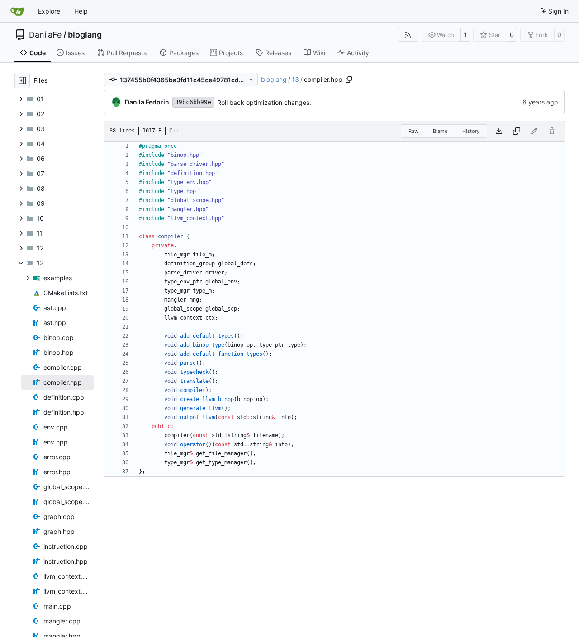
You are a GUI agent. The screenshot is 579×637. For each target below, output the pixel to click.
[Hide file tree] (22, 80)
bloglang (85, 34)
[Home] (17, 11)
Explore (49, 11)
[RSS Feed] (408, 35)
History (470, 131)
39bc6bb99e (193, 102)
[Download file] (499, 131)
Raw (413, 131)
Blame (440, 131)
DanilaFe (45, 34)
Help (81, 11)
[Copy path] (349, 79)
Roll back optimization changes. (264, 102)
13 (295, 79)
